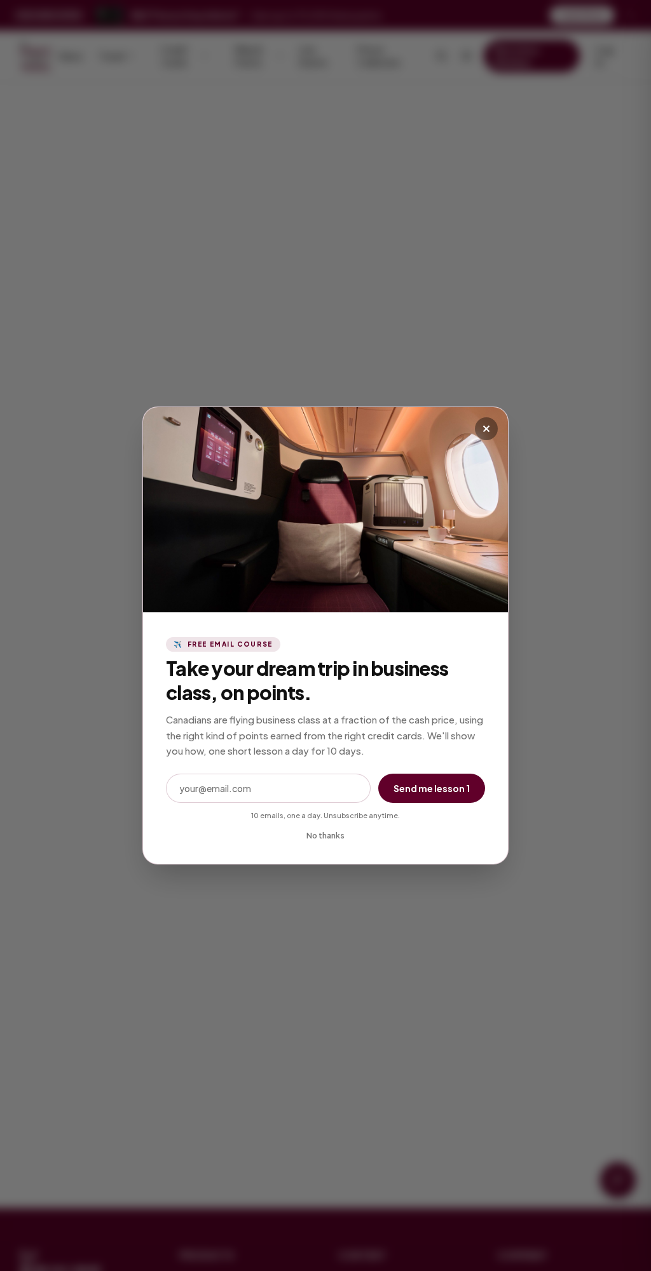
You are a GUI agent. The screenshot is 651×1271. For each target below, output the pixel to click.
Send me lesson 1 (432, 788)
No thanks (325, 835)
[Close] (486, 428)
